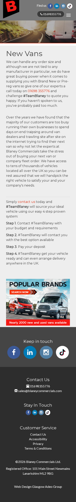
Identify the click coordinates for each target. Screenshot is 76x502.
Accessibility (38, 439)
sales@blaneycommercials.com (40, 391)
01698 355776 (39, 91)
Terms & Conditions (38, 448)
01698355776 (52, 14)
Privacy (38, 444)
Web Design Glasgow (29, 486)
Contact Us (38, 434)
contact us (26, 202)
